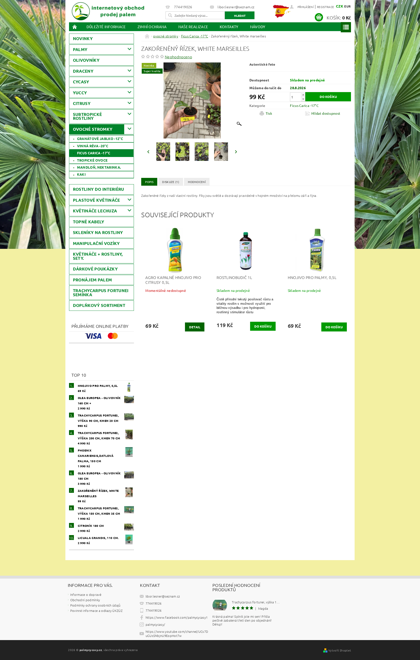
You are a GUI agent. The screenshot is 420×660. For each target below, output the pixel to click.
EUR (347, 6)
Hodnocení (197, 182)
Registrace (325, 7)
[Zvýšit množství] (303, 94)
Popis (149, 182)
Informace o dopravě (85, 594)
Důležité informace (106, 26)
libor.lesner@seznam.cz (163, 596)
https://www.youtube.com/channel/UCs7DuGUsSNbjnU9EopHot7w (177, 633)
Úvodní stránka (75, 26)
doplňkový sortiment (99, 305)
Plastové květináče (96, 200)
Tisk (269, 113)
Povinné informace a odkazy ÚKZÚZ (96, 610)
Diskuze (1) (170, 182)
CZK (339, 6)
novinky (83, 38)
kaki (81, 174)
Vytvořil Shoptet (339, 650)
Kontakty (229, 26)
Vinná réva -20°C (92, 146)
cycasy (81, 81)
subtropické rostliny (87, 116)
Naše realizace (193, 26)
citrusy (81, 103)
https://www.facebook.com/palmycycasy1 (177, 617)
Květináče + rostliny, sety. (98, 256)
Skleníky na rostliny (98, 232)
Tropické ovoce (92, 160)
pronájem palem (92, 279)
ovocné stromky (92, 129)
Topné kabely (88, 221)
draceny (83, 71)
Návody (257, 26)
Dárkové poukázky (95, 268)
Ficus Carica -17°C (93, 153)
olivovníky (86, 60)
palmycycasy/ (155, 624)
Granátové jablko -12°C (100, 138)
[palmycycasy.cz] (107, 10)
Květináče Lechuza (95, 210)
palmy (80, 49)
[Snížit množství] (303, 99)
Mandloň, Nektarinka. (99, 167)
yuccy (80, 92)
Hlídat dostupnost (325, 113)
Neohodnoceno (178, 56)
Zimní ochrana (152, 26)
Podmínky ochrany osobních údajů (95, 605)
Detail (195, 327)
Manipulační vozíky (96, 243)
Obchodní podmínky (85, 600)
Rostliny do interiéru (98, 189)
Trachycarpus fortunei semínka (101, 292)
